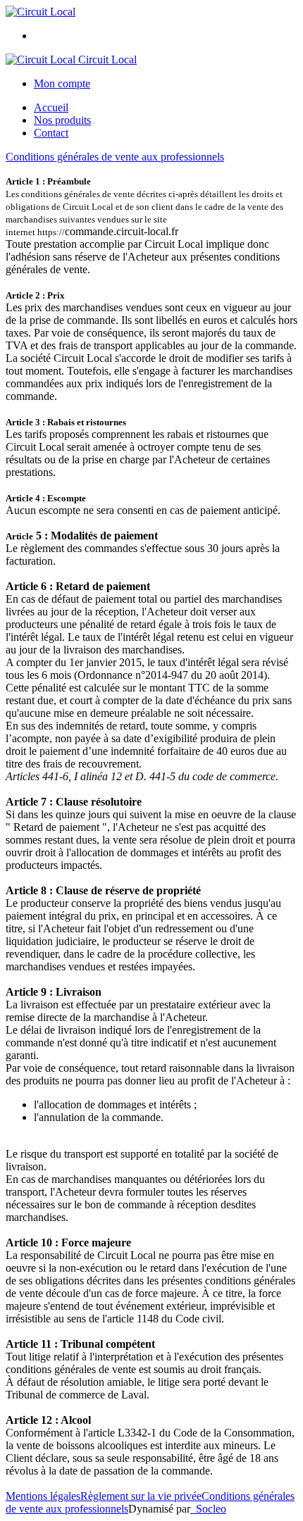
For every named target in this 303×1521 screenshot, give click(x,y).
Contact (51, 133)
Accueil (51, 107)
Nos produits (62, 120)
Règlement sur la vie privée (141, 1496)
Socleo (211, 1509)
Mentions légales (43, 1496)
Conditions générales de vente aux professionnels (115, 157)
